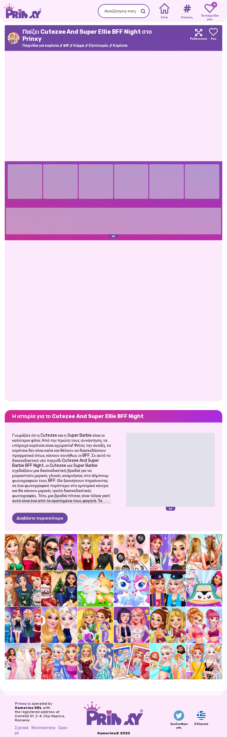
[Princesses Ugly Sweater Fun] (23, 588)
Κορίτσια (120, 45)
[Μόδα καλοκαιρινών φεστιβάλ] (204, 552)
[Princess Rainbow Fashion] (59, 661)
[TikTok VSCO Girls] (168, 552)
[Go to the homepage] (20, 11)
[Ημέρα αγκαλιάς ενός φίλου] (95, 588)
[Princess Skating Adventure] (204, 588)
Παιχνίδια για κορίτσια (40, 45)
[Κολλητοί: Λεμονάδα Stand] (95, 625)
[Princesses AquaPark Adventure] (168, 661)
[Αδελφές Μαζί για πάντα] (132, 661)
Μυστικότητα (43, 727)
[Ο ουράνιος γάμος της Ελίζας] (23, 661)
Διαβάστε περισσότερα (40, 518)
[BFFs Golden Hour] (95, 552)
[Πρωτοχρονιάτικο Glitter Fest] (23, 552)
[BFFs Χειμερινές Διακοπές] (59, 588)
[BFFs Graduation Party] (168, 588)
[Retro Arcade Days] (132, 625)
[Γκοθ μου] (59, 552)
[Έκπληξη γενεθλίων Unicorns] (132, 588)
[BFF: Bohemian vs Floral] (204, 661)
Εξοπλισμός (98, 45)
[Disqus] (113, 320)
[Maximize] (198, 38)
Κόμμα (78, 45)
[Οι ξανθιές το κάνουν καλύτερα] (95, 661)
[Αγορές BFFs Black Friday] (132, 552)
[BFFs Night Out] (59, 625)
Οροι (62, 727)
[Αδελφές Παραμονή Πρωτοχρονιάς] (23, 625)
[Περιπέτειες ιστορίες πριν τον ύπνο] (168, 625)
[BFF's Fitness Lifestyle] (204, 625)
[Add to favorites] (213, 38)
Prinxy (21, 703)
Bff (66, 45)
